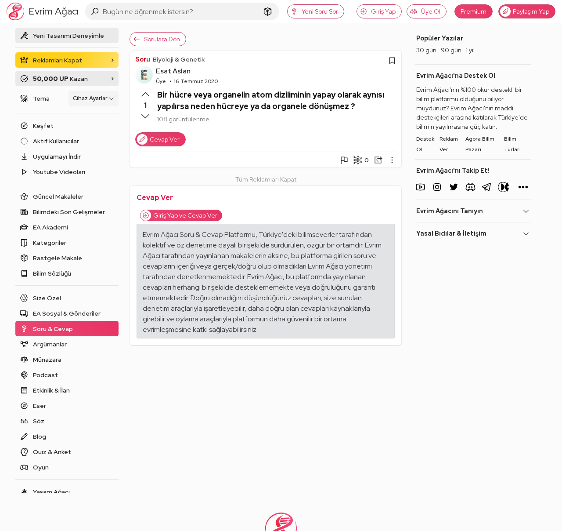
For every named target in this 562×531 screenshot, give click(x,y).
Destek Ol (425, 144)
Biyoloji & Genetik (179, 59)
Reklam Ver (449, 144)
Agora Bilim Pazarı (479, 144)
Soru (142, 59)
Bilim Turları (512, 144)
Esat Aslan (173, 71)
